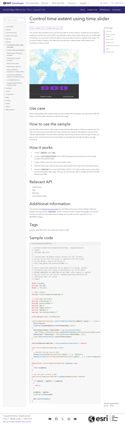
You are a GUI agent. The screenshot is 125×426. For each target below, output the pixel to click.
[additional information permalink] (72, 204)
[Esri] (103, 419)
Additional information (113, 45)
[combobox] (15, 20)
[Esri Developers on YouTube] (75, 418)
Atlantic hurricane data (50, 209)
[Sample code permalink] (55, 238)
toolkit (86, 211)
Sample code (110, 52)
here (40, 216)
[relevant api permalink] (53, 182)
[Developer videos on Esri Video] (69, 418)
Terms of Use (27, 419)
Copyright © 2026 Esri (10, 416)
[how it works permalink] (54, 148)
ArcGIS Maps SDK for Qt (14, 9)
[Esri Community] (50, 418)
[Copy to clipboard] (98, 247)
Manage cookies (15, 419)
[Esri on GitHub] (56, 418)
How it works (110, 39)
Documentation (32, 3)
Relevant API (110, 42)
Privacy (5, 419)
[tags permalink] (39, 225)
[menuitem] (82, 9)
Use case (109, 31)
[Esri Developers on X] (62, 418)
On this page (108, 28)
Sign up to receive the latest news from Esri (17, 422)
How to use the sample (110, 35)
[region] (65, 324)
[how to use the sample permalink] (72, 124)
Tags (107, 49)
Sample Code (40, 9)
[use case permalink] (47, 109)
